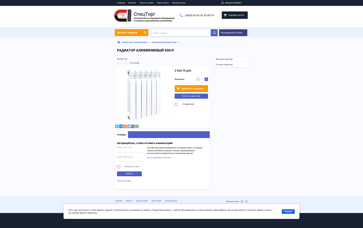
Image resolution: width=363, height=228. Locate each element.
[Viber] (133, 126)
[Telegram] (129, 126)
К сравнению (188, 104)
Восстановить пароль (159, 158)
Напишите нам (179, 3)
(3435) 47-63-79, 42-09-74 (199, 15)
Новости (132, 3)
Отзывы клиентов (224, 64)
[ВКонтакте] (121, 126)
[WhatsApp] (137, 126)
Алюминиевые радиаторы (164, 42)
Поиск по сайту (147, 3)
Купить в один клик (191, 96)
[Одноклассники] (125, 126)
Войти (129, 174)
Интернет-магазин (224, 59)
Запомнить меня (132, 166)
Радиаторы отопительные (134, 42)
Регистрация (124, 181)
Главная (121, 3)
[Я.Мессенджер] (117, 126)
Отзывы (121, 134)
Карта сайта (163, 3)
